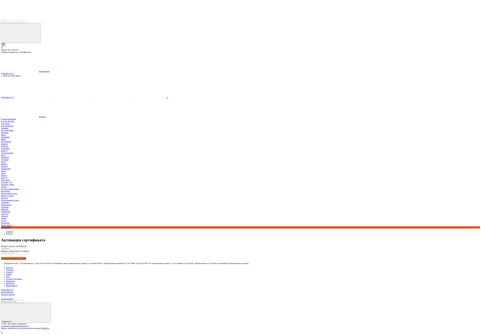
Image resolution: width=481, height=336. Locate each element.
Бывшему (5, 157)
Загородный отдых (9, 193)
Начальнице (6, 142)
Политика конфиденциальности (14, 326)
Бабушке (4, 128)
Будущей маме (7, 130)
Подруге (4, 146)
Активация (6, 227)
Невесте (4, 144)
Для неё (4, 216)
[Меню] (3, 44)
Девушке (5, 133)
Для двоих (5, 123)
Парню (4, 175)
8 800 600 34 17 (7, 74)
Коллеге (4, 166)
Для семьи (5, 180)
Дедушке (5, 160)
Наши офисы (6, 225)
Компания (10, 281)
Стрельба (5, 202)
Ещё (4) (4, 151)
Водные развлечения (10, 189)
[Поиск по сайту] (21, 33)
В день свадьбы (7, 121)
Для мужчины (7, 153)
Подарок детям (7, 184)
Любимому (6, 169)
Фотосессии (6, 205)
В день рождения (8, 119)
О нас (3, 221)
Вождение (5, 191)
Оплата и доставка (14, 279)
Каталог (42, 117)
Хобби (4, 187)
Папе (3, 173)
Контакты (5, 223)
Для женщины (7, 126)
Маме (3, 139)
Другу (3, 162)
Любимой (5, 137)
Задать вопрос (7, 299)
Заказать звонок (8, 294)
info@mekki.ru (7, 292)
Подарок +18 (6, 182)
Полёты (4, 198)
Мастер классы (7, 196)
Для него (5, 214)
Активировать (13, 258)
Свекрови (5, 148)
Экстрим (5, 207)
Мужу (3, 171)
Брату (3, 155)
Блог (8, 277)
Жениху (4, 164)
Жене (3, 135)
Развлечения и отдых (10, 200)
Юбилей (4, 209)
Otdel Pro (45, 328)
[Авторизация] (110, 97)
